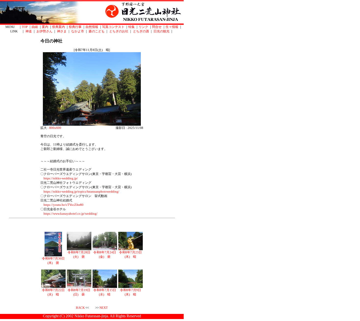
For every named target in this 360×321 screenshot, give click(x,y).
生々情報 (172, 27)
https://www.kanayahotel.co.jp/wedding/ (70, 213)
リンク (143, 27)
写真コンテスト (113, 27)
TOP (25, 27)
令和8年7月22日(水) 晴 (53, 292)
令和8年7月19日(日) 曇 (79, 292)
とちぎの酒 (141, 31)
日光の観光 (161, 31)
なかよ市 (77, 31)
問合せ (157, 27)
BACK (80, 307)
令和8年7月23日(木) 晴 (130, 254)
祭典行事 (75, 27)
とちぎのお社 (118, 31)
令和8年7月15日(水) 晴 (104, 292)
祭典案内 (58, 27)
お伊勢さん (44, 31)
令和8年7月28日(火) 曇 (79, 254)
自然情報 (91, 27)
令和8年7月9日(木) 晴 (130, 292)
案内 (45, 27)
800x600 (55, 128)
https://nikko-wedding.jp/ (61, 178)
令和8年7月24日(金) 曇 (104, 254)
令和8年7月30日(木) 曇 (53, 261)
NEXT (103, 307)
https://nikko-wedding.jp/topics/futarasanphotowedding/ (81, 191)
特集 (131, 27)
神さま (62, 31)
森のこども (97, 31)
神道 (28, 31)
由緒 (35, 27)
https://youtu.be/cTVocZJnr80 (64, 205)
